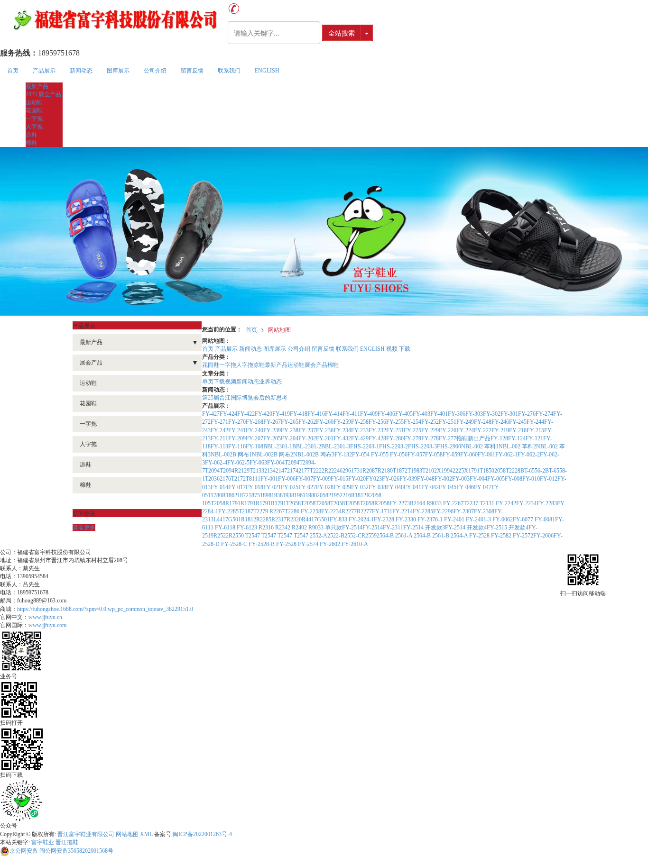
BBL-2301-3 (335, 446)
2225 (458, 470)
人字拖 (34, 126)
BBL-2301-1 (277, 446)
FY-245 (518, 422)
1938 (277, 495)
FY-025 (289, 487)
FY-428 (377, 438)
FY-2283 (547, 503)
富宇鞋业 (42, 842)
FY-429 (360, 438)
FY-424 (228, 413)
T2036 (212, 478)
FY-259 (342, 422)
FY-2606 (543, 535)
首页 (13, 70)
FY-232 (377, 430)
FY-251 (447, 422)
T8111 (253, 478)
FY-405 (404, 413)
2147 (281, 470)
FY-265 (289, 422)
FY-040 (395, 487)
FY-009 (322, 478)
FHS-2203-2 (393, 446)
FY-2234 (526, 503)
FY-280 (395, 438)
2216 (345, 495)
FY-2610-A (355, 544)
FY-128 (499, 438)
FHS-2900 (449, 446)
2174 (292, 470)
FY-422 (246, 413)
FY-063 (258, 462)
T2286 (293, 511)
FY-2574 (309, 544)
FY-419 (281, 413)
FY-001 (269, 478)
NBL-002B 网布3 (313, 454)
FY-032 (360, 487)
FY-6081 (545, 519)
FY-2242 (506, 503)
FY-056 (398, 454)
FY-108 (254, 446)
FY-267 (272, 422)
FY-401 (439, 413)
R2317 (279, 519)
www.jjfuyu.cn (45, 617)
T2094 (292, 462)
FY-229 (430, 430)
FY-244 (535, 422)
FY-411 (351, 413)
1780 (216, 495)
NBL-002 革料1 (480, 446)
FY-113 (219, 446)
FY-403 (421, 413)
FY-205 (272, 438)
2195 (334, 495)
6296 (345, 470)
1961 (299, 495)
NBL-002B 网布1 (231, 454)
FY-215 (535, 430)
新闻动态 (81, 70)
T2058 (218, 503)
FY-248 (482, 422)
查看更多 (84, 527)
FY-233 (360, 430)
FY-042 (430, 487)
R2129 (242, 470)
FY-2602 (331, 544)
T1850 (487, 470)
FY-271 (219, 422)
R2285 (263, 519)
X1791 (472, 470)
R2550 (237, 535)
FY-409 (369, 413)
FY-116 (237, 446)
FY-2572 (523, 535)
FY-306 (456, 413)
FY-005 (496, 478)
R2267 (277, 511)
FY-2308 (484, 511)
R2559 (369, 535)
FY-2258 (311, 511)
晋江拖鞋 (67, 842)
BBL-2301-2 (306, 446)
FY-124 (517, 438)
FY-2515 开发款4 (507, 527)
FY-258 (360, 422)
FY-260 (324, 422)
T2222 (317, 470)
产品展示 (44, 70)
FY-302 (491, 413)
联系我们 (229, 70)
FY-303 (474, 413)
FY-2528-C (235, 544)
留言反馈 (192, 70)
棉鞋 (31, 142)
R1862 (229, 495)
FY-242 (219, 430)
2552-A (318, 535)
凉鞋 (31, 134)
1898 (265, 495)
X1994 (445, 470)
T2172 (238, 478)
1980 (311, 495)
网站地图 (279, 329)
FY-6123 (248, 527)
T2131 (488, 503)
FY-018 (254, 487)
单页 (207, 381)
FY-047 (482, 487)
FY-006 (287, 478)
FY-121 (534, 438)
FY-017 (237, 487)
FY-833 (339, 519)
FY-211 (219, 438)
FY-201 (324, 438)
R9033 (434, 503)
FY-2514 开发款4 (466, 527)
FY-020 (357, 478)
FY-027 (307, 487)
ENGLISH (267, 70)
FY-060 (469, 454)
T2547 (253, 535)
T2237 (471, 503)
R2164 (418, 503)
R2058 (381, 503)
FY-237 (307, 430)
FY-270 (237, 422)
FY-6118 (226, 527)
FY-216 (518, 430)
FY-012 (548, 478)
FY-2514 (352, 527)
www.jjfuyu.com (47, 625)
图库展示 (118, 70)
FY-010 (531, 478)
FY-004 (478, 478)
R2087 (370, 470)
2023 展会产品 (43, 94)
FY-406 (386, 413)
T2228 (513, 470)
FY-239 (272, 430)
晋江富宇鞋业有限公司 (85, 834)
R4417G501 (316, 519)
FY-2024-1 (361, 519)
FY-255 (395, 422)
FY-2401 (455, 519)
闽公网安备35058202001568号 (61, 850)
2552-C (352, 535)
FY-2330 (406, 519)
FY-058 (434, 454)
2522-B (335, 535)
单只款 (333, 527)
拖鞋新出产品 (473, 438)
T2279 (261, 511)
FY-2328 (385, 519)
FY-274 (544, 413)
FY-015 (339, 478)
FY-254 (412, 422)
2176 (225, 478)
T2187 (246, 511)
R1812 (358, 495)
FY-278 (430, 438)
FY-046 (465, 487)
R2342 (283, 527)
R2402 (300, 527)
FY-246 (500, 422)
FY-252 (430, 422)
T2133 (257, 470)
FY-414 (334, 413)
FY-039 (408, 478)
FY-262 (307, 422)
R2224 (332, 470)
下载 (404, 349)
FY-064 (276, 462)
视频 (392, 349)
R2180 (385, 470)
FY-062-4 (216, 462)
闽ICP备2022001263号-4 (202, 834)
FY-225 (412, 430)
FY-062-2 (529, 454)
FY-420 (263, 413)
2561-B (441, 535)
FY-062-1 (506, 454)
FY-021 (272, 487)
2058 (500, 470)
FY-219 (500, 430)
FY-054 (361, 454)
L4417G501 (227, 519)
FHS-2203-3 (422, 446)
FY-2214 (402, 511)
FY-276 (527, 413)
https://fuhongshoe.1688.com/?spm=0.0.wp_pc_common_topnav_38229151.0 (105, 609)
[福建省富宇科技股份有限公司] (114, 19)
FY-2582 (502, 535)
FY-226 (447, 430)
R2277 (349, 511)
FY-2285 (228, 511)
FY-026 (390, 478)
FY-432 (342, 438)
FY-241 (237, 430)
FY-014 (219, 487)
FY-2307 (464, 511)
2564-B (386, 535)
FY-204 (289, 438)
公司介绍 (155, 70)
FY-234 (342, 430)
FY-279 (412, 438)
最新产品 (37, 86)
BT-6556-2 (532, 470)
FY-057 (416, 454)
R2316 (267, 527)
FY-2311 (393, 527)
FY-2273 (399, 503)
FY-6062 (502, 519)
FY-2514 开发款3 (424, 527)
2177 (304, 470)
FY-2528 (480, 535)
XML (146, 834)
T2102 (429, 470)
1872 (243, 495)
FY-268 (254, 422)
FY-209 (237, 438)
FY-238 (289, 430)
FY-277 (447, 438)
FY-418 (298, 413)
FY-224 (465, 430)
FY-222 (482, 430)
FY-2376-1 (430, 519)
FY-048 (426, 478)
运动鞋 (34, 102)
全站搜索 (341, 32)
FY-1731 (382, 511)
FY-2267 (453, 503)
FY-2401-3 (479, 519)
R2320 (294, 519)
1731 (356, 470)
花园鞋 (34, 110)
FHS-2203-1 (364, 446)
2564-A (460, 535)
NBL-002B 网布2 (272, 454)
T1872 (400, 470)
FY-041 (412, 487)
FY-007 (304, 478)
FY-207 (254, 438)
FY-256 (377, 422)
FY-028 (324, 487)
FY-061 (486, 454)
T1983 (414, 470)
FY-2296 (443, 511)
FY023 (374, 478)
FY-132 (343, 454)
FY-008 (513, 478)
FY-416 (316, 413)
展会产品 (316, 365)
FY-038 (377, 487)
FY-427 (211, 413)
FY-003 (461, 478)
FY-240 (254, 430)
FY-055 (380, 454)
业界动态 (270, 381)
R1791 (233, 503)
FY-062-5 (238, 462)
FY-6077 (524, 519)
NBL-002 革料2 (517, 446)
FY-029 (342, 487)
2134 (270, 470)
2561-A (404, 535)
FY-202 (307, 438)
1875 (254, 495)
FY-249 (465, 422)
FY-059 (451, 454)
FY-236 (324, 430)
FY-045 (447, 487)
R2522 (221, 535)
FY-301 (509, 413)
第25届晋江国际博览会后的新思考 (244, 397)
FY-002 (443, 478)
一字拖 (34, 118)
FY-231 (395, 430)
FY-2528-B (262, 544)
